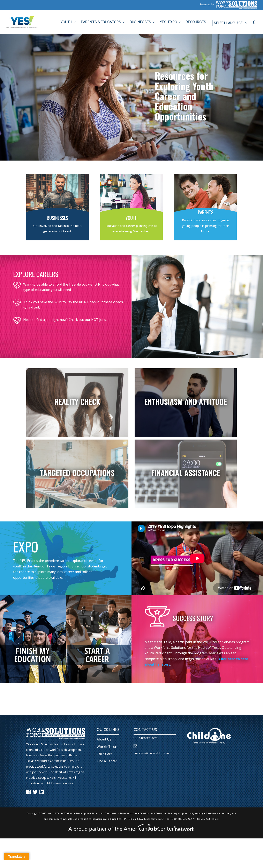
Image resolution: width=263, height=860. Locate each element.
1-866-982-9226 (148, 738)
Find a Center (107, 761)
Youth (66, 22)
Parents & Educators (101, 22)
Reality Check (77, 401)
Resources (196, 22)
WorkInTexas (107, 746)
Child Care (104, 754)
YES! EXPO (168, 22)
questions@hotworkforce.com (152, 753)
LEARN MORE (57, 242)
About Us (104, 739)
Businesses (140, 22)
